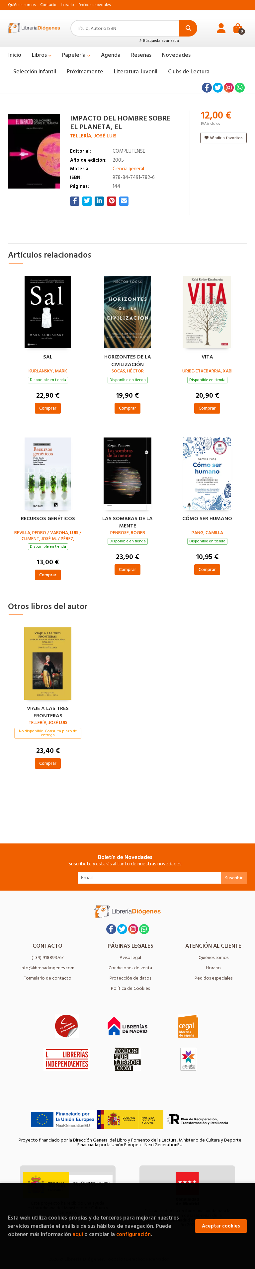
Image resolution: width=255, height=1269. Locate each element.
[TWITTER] (218, 88)
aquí (77, 1234)
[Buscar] (188, 28)
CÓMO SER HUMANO (207, 519)
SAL (47, 357)
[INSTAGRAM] (229, 88)
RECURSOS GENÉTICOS (48, 519)
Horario (67, 5)
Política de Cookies (130, 988)
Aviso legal (130, 957)
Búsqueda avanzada (160, 41)
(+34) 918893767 (47, 957)
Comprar (47, 408)
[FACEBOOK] (207, 88)
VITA (207, 357)
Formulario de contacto (47, 978)
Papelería (74, 55)
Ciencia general (128, 169)
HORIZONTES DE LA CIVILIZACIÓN (127, 359)
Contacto (48, 5)
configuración (133, 1234)
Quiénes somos (22, 5)
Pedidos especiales (94, 5)
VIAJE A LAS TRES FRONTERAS (48, 711)
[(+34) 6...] (240, 88)
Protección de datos (130, 978)
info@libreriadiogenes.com (47, 968)
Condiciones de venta (130, 968)
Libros (40, 55)
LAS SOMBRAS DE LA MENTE (127, 521)
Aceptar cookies (221, 1226)
